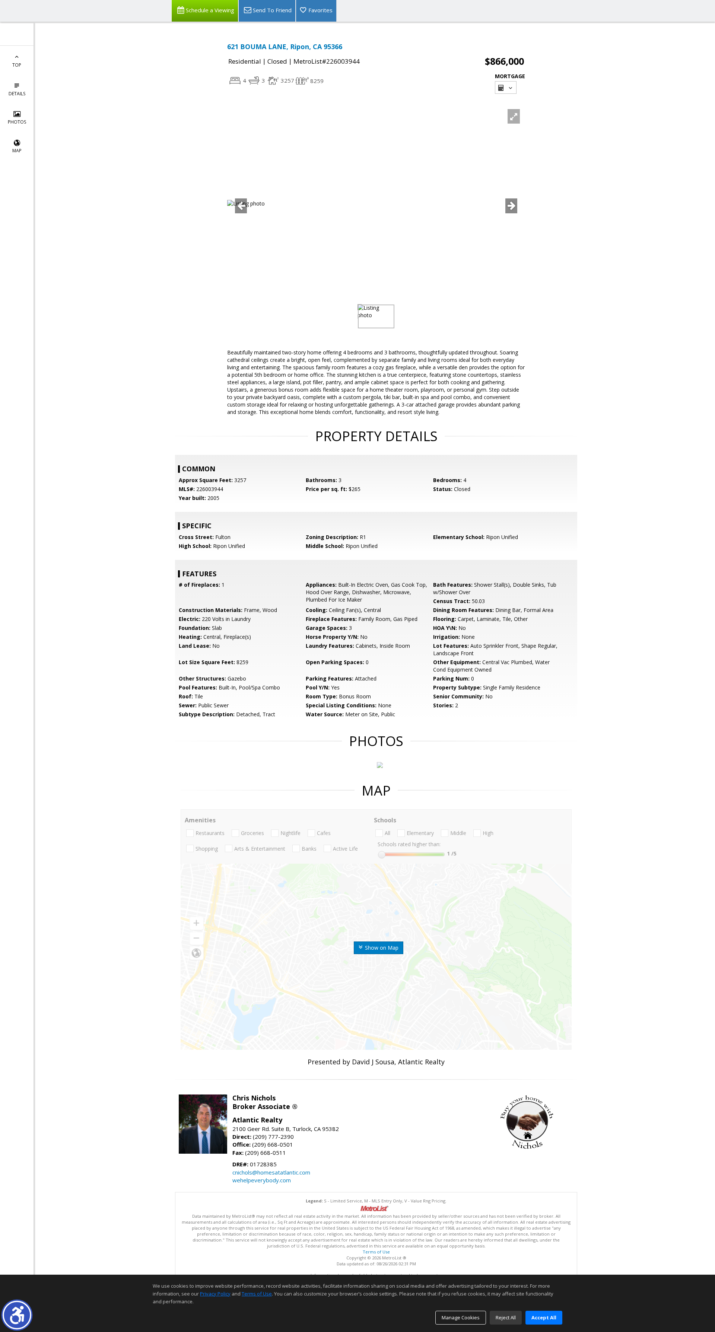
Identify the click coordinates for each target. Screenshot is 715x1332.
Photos (17, 122)
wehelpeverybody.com (261, 1180)
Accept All (543, 1317)
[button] (17, 1315)
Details (17, 93)
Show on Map (380, 947)
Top (16, 65)
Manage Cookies (461, 1317)
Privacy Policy (215, 1293)
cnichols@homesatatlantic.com (271, 1172)
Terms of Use (376, 1252)
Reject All (506, 1317)
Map (17, 150)
